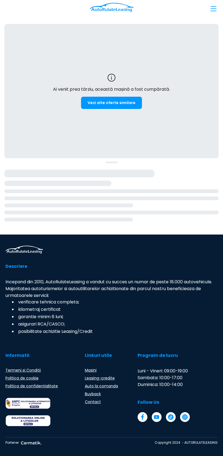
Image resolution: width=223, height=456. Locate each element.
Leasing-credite (100, 378)
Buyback (93, 394)
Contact (93, 402)
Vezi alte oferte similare (111, 102)
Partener (12, 442)
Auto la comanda (101, 386)
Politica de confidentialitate (31, 386)
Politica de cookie (22, 378)
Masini (91, 370)
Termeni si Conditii (23, 370)
